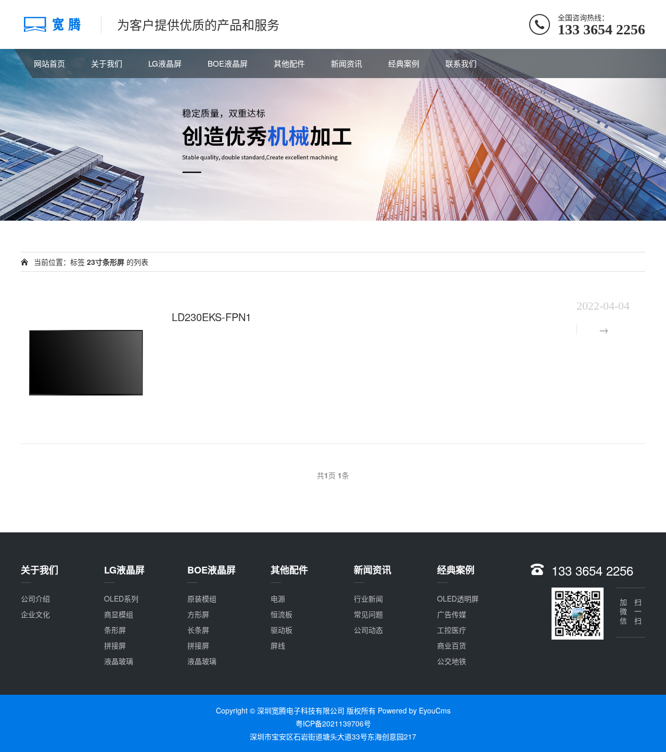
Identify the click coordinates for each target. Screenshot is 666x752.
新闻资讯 (346, 63)
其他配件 (289, 63)
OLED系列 (121, 598)
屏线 (278, 645)
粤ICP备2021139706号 (333, 723)
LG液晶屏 (165, 63)
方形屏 (198, 614)
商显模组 (118, 614)
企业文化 (35, 614)
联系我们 (461, 63)
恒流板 (281, 614)
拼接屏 (115, 645)
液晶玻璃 (118, 661)
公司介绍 (35, 598)
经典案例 (403, 63)
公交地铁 (451, 661)
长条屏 (198, 629)
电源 (278, 598)
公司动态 (368, 629)
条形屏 (115, 629)
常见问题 (368, 614)
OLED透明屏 (458, 598)
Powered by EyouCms (413, 710)
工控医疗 (451, 629)
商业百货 (451, 645)
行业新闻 (368, 598)
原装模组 (201, 598)
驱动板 (281, 629)
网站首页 (49, 63)
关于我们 (106, 63)
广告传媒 (451, 614)
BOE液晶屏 (228, 63)
